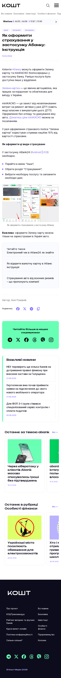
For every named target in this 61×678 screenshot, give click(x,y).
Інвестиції (31, 13)
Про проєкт (12, 608)
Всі (53, 432)
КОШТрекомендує (15, 614)
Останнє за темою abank (27, 432)
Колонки (42, 640)
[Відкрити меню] (56, 5)
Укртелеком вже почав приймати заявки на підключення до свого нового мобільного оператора (27, 389)
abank (6, 30)
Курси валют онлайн (16, 629)
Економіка (19, 13)
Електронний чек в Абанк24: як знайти (30, 252)
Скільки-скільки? (14, 640)
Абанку (16, 69)
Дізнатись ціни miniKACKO (25, 117)
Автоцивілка (29, 30)
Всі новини (6, 13)
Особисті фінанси (46, 13)
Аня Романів (18, 300)
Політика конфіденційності (19, 634)
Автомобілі (17, 30)
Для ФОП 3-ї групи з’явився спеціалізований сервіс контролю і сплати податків (28, 407)
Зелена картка (11, 88)
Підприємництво (46, 634)
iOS (45, 152)
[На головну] (19, 592)
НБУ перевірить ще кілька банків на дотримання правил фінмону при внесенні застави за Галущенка (28, 370)
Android (37, 152)
